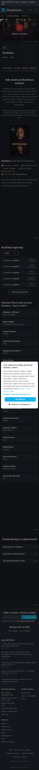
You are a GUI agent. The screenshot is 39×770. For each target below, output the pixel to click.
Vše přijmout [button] (20, 399)
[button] (19, 395)
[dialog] (19, 385)
